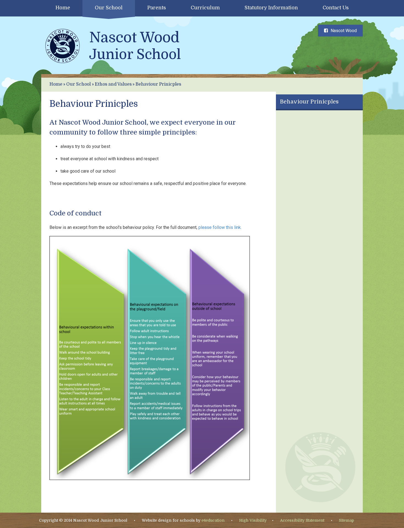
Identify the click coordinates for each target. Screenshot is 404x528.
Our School (78, 84)
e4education (213, 520)
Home (55, 84)
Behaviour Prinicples (158, 84)
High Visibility (253, 520)
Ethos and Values (113, 84)
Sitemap (346, 520)
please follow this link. (220, 227)
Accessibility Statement (302, 520)
